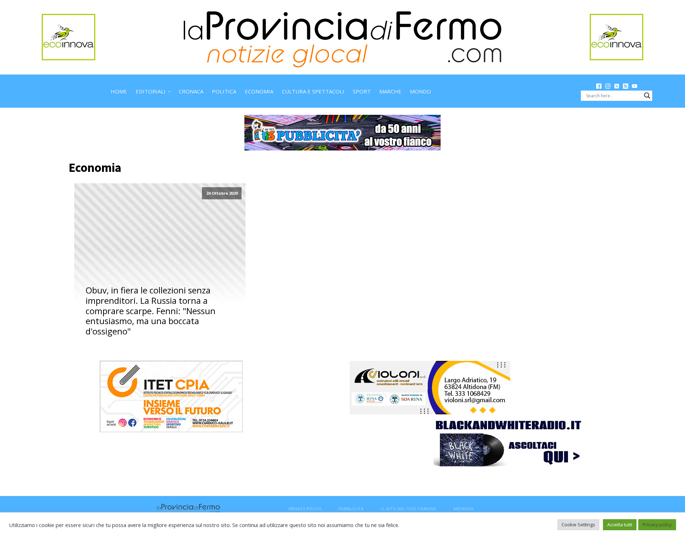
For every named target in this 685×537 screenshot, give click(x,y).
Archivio (463, 508)
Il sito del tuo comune (408, 508)
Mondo (420, 91)
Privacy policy (657, 524)
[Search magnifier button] (647, 96)
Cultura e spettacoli (313, 91)
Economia (259, 91)
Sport (362, 91)
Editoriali (151, 91)
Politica (224, 91)
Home (119, 91)
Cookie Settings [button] (578, 524)
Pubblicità (351, 508)
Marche (390, 91)
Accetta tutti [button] (619, 524)
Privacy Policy (305, 508)
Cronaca (191, 91)
